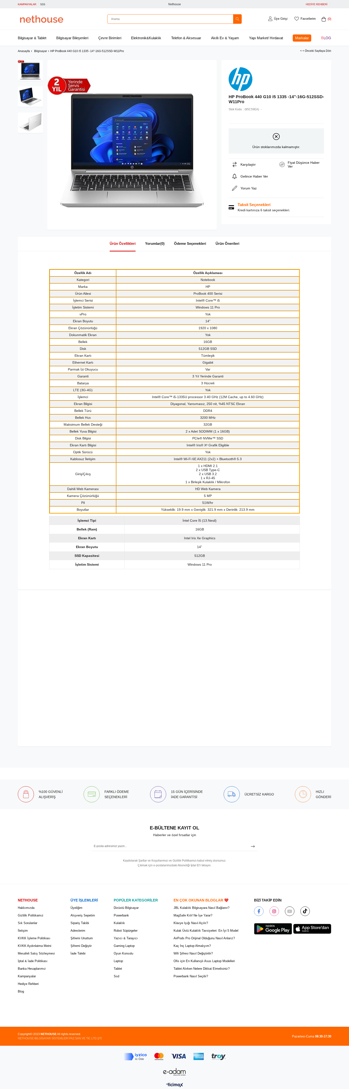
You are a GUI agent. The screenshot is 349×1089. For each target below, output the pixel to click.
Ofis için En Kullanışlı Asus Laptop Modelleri (204, 961)
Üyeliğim (76, 908)
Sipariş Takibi (80, 923)
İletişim (23, 930)
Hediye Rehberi (28, 984)
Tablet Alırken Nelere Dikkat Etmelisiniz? (202, 968)
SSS (42, 4)
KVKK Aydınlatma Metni (34, 946)
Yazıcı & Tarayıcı (126, 938)
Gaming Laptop (124, 946)
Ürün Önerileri (227, 243)
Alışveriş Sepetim (83, 915)
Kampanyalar (27, 976)
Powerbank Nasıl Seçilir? (191, 976)
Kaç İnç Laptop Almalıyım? (192, 946)
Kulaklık (119, 923)
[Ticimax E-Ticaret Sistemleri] (174, 1085)
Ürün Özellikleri (123, 243)
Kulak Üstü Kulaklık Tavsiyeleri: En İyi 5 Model (206, 930)
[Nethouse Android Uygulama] (273, 929)
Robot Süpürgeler (125, 930)
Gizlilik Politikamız (30, 915)
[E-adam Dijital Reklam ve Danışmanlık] (174, 1072)
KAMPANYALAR (27, 4)
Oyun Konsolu (123, 953)
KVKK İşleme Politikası (34, 938)
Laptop (118, 961)
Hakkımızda (26, 908)
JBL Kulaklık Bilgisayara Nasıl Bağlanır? (201, 908)
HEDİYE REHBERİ (316, 4)
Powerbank (121, 915)
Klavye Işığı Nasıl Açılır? (191, 923)
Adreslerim (78, 930)
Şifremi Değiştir (81, 946)
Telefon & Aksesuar (186, 38)
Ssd (116, 976)
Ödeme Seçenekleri (190, 243)
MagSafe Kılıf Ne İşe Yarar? (193, 915)
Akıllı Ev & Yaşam (225, 38)
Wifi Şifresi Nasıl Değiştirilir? (193, 953)
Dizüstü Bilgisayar (126, 908)
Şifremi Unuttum (82, 938)
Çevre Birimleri (109, 38)
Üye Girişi (281, 18)
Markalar (302, 38)
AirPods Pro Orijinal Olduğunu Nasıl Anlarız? (204, 938)
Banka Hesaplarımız (32, 968)
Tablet (118, 968)
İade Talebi (78, 953)
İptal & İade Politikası (32, 961)
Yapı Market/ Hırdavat (266, 38)
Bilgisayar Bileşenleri (72, 38)
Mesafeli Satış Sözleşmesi (36, 953)
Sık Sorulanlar (27, 923)
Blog (326, 38)
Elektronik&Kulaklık (146, 38)
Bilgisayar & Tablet (32, 38)
